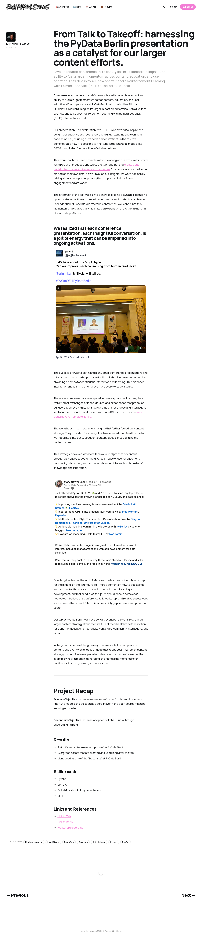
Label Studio (53, 842)
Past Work (69, 842)
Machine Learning (33, 842)
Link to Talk (64, 816)
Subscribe (187, 6)
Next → (188, 895)
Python (113, 842)
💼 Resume (107, 6)
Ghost (118, 931)
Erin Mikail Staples (17, 43)
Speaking (83, 842)
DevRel (125, 842)
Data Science (99, 842)
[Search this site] (164, 7)
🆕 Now (77, 6)
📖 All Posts (62, 6)
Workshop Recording (70, 827)
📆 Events (91, 6)
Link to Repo (65, 822)
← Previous (17, 895)
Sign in (173, 6)
